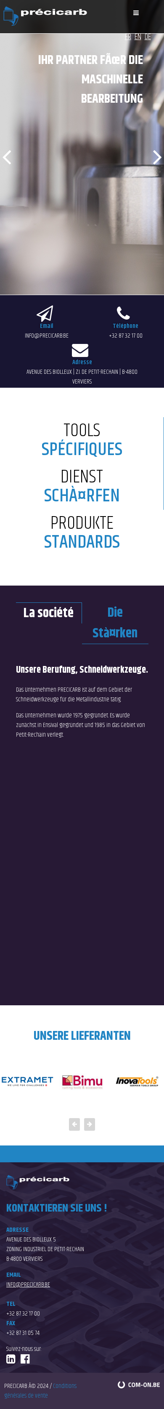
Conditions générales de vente (40, 1391)
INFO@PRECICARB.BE (47, 336)
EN (138, 37)
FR (128, 37)
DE (148, 37)
